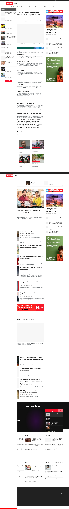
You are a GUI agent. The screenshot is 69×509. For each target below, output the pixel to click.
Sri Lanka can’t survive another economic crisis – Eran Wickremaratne (10, 51)
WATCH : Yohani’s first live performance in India (53, 53)
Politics (27, 6)
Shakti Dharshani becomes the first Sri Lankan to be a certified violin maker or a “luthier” (37, 467)
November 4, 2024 (34, 449)
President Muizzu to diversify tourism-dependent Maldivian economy (10, 75)
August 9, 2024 (37, 481)
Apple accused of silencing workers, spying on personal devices (57, 439)
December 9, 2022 (48, 479)
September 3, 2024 (34, 477)
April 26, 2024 (39, 184)
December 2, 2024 (27, 394)
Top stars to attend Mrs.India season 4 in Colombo (53, 471)
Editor (22, 235)
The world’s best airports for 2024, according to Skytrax (42, 183)
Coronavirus (50, 6)
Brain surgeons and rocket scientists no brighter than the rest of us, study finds (24, 182)
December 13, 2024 (27, 235)
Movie (60, 462)
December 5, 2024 (27, 371)
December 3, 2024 (27, 384)
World (18, 6)
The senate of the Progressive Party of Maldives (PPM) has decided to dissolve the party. (31, 381)
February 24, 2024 (19, 449)
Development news (36, 147)
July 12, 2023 (48, 472)
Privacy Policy (16, 0)
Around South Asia (12, 6)
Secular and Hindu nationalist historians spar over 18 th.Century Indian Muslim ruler (31, 359)
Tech (45, 6)
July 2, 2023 (50, 476)
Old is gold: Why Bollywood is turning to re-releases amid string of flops (18, 466)
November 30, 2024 (58, 445)
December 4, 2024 (55, 441)
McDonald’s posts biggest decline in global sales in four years (10, 26)
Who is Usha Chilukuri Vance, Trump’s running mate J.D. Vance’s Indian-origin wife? (10, 68)
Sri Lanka (23, 21)
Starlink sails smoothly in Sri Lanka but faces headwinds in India (18, 439)
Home (7, 6)
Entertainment (35, 6)
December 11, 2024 (36, 441)
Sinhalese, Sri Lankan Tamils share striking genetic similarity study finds (60, 182)
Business (22, 6)
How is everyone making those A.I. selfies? (52, 478)
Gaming (18, 21)
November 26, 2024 (52, 449)
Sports (30, 6)
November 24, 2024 (37, 445)
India (20, 161)
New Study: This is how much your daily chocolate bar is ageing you (37, 439)
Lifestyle (41, 6)
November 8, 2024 (22, 152)
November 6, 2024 (35, 166)
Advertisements (11, 0)
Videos (54, 6)
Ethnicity (21, 147)
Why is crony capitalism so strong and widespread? (20, 319)
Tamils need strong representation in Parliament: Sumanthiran (10, 62)
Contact (19, 0)
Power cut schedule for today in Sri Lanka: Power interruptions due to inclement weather (52, 31)
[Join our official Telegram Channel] (54, 11)
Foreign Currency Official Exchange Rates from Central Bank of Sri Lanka (55, 44)
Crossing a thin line (55, 465)
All (55, 462)
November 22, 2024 (49, 454)
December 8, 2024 (27, 362)
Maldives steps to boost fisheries (37, 149)
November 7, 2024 (22, 166)
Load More (9, 80)
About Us (7, 0)
